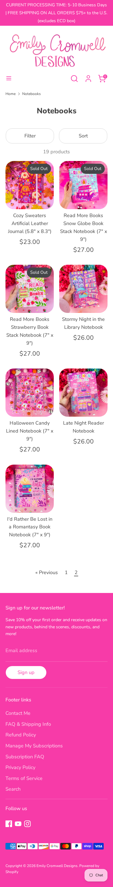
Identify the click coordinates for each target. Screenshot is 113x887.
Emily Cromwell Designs (57, 865)
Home (10, 93)
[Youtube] (18, 823)
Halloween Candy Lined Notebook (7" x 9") (29, 431)
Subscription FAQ (24, 756)
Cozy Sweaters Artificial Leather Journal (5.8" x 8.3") (30, 223)
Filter (30, 136)
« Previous (46, 572)
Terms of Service (24, 778)
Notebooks (31, 93)
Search (13, 789)
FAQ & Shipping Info (28, 724)
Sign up (26, 672)
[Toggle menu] (8, 78)
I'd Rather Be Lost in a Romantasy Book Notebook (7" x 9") (29, 527)
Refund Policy (20, 735)
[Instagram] (27, 823)
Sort (83, 136)
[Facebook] (8, 823)
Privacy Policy (20, 767)
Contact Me (17, 713)
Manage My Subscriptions (34, 745)
